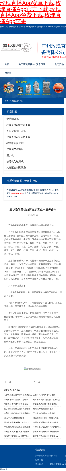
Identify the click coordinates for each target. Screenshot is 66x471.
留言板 (8, 73)
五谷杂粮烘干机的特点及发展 (16, 404)
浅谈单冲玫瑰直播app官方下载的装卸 (18, 422)
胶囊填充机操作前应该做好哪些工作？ (47, 432)
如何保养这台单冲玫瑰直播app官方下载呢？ (47, 436)
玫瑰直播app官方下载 (18, 125)
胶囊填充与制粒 (15, 149)
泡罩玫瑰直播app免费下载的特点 (46, 400)
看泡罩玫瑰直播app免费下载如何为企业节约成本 (18, 436)
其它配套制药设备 (16, 167)
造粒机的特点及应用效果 (43, 409)
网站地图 (3, 469)
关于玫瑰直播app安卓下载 (32, 64)
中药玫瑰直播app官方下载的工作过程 (18, 432)
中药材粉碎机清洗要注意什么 (16, 400)
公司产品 (53, 456)
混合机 (10, 155)
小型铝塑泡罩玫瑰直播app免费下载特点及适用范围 (47, 422)
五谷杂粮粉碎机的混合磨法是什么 (18, 395)
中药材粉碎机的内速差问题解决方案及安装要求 (18, 413)
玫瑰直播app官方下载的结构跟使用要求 (47, 418)
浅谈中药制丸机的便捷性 (14, 418)
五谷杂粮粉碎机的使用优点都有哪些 (18, 409)
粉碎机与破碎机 (15, 161)
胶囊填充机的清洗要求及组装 (45, 404)
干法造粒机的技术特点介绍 (44, 413)
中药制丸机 (12, 119)
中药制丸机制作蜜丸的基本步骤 (17, 427)
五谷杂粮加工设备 (16, 131)
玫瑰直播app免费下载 (18, 137)
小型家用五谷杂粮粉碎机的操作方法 (47, 427)
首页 (7, 64)
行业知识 (14, 101)
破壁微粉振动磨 (15, 143)
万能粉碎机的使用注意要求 (44, 395)
